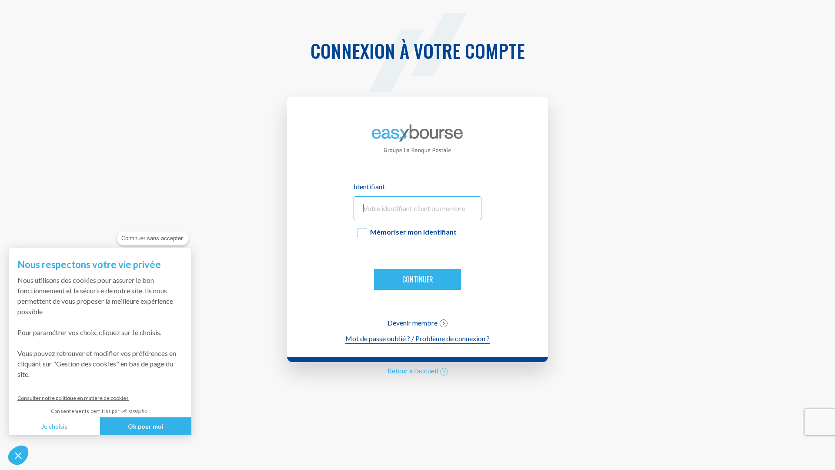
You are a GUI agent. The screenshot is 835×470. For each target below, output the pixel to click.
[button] (18, 455)
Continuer (417, 279)
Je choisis (54, 426)
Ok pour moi (146, 426)
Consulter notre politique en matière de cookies (73, 398)
